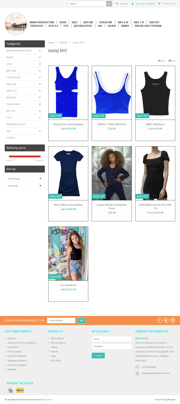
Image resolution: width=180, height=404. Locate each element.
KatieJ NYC (78, 42)
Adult (75, 22)
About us (12, 338)
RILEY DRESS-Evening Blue (68, 204)
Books (63, 22)
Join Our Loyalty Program (147, 25)
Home (51, 42)
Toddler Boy (36, 25)
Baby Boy (154, 22)
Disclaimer (12, 347)
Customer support (17, 364)
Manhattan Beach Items (42, 22)
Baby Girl (88, 22)
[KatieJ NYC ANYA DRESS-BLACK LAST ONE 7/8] (155, 173)
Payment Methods (16, 355)
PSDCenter (47, 399)
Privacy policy (14, 351)
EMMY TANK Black (155, 124)
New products (58, 342)
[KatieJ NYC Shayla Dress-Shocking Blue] (68, 93)
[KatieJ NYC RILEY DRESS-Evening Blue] (68, 173)
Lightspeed (170, 399)
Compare (124, 3)
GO (109, 3)
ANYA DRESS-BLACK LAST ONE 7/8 (155, 206)
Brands (125, 25)
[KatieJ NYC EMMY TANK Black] (155, 93)
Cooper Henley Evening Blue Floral (112, 206)
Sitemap (11, 369)
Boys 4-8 (53, 25)
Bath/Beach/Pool (83, 25)
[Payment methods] (10, 390)
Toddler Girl (105, 22)
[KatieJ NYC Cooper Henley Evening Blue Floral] (112, 173)
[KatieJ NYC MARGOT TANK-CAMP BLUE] (112, 93)
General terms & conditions (21, 342)
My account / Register (145, 3)
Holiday (112, 25)
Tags (53, 355)
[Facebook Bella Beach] (159, 320)
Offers (54, 347)
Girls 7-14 (139, 22)
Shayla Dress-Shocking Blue (68, 124)
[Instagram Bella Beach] (172, 320)
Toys (65, 25)
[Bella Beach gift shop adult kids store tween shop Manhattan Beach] (16, 24)
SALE (100, 25)
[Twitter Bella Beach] (166, 320)
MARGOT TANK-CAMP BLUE (112, 124)
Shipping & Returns (17, 360)
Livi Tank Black (68, 285)
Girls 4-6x (123, 22)
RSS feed (56, 360)
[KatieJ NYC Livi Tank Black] (68, 253)
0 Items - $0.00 (168, 3)
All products (57, 338)
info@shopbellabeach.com (156, 373)
